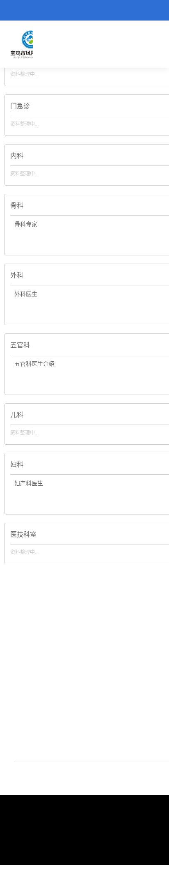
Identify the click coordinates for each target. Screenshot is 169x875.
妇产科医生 (28, 483)
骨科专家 (25, 224)
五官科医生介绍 (34, 364)
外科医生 (25, 294)
